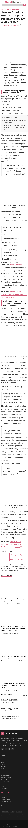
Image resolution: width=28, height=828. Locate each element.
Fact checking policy (6, 801)
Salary (2, 784)
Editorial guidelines (5, 799)
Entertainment (15, 9)
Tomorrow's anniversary (6, 777)
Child (19, 24)
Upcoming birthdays (5, 781)
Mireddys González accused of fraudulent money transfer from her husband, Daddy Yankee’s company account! (13, 628)
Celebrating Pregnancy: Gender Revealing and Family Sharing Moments (14, 127)
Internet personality (16, 555)
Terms (6, 826)
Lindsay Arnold (16, 265)
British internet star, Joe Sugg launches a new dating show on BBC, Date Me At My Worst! (13, 685)
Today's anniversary (5, 775)
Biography (3, 755)
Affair (2, 768)
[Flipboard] (12, 749)
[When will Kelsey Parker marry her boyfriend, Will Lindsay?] (24, 718)
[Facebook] (2, 749)
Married (13, 2)
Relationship (4, 766)
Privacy (2, 826)
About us (3, 795)
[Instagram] (9, 749)
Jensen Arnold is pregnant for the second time (15, 122)
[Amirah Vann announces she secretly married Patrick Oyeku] (24, 710)
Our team (3, 797)
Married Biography (6, 9)
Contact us (3, 803)
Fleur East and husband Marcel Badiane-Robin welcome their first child (14, 294)
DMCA (10, 826)
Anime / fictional (5, 788)
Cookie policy (4, 806)
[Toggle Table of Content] (24, 117)
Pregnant (23, 24)
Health (2, 786)
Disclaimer (15, 826)
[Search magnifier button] (24, 5)
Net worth (3, 757)
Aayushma (12, 24)
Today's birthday (5, 779)
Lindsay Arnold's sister (17, 559)
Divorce (3, 764)
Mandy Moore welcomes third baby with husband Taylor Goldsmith (11, 544)
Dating (2, 762)
